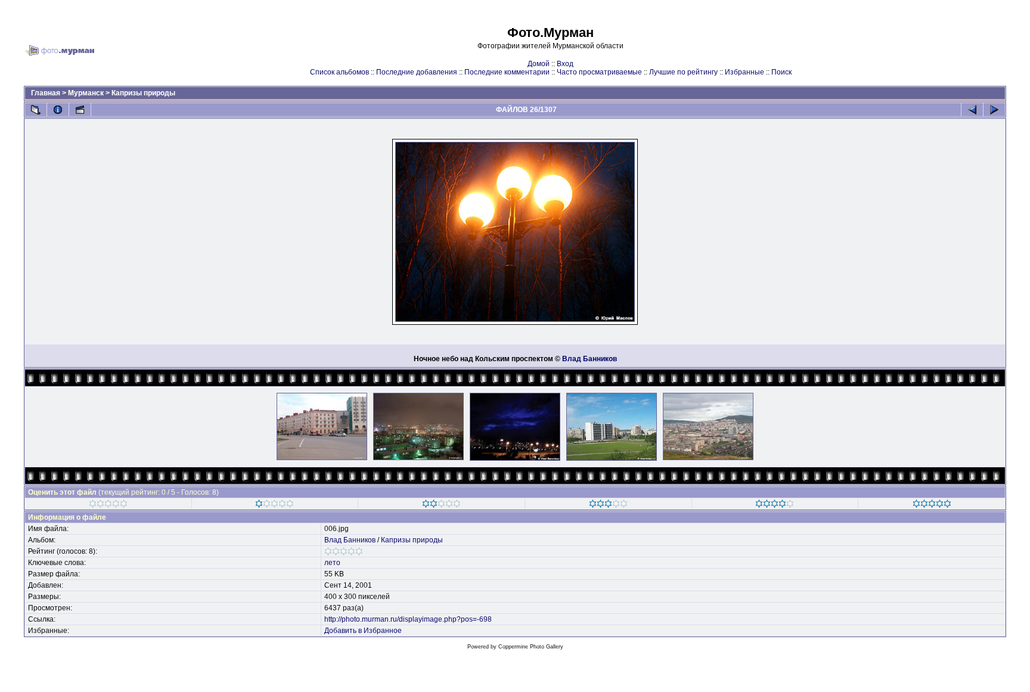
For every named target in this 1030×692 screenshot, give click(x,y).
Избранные (744, 72)
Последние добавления (416, 72)
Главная (45, 93)
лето (332, 562)
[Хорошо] (608, 505)
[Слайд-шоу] (80, 109)
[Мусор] (108, 505)
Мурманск (86, 93)
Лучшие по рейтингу (683, 72)
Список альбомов (339, 72)
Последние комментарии (507, 72)
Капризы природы (143, 93)
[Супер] (932, 505)
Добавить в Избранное (363, 630)
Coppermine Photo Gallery (530, 647)
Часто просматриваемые (599, 72)
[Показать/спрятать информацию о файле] (58, 109)
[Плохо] (274, 505)
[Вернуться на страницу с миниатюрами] (35, 109)
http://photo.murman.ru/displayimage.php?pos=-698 (408, 619)
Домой (539, 64)
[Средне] (441, 505)
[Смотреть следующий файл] (994, 109)
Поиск (781, 72)
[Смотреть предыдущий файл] (972, 109)
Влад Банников (589, 359)
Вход (565, 64)
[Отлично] (774, 505)
